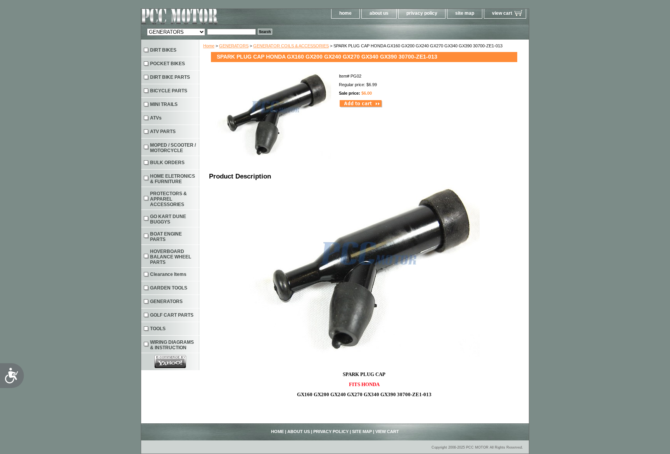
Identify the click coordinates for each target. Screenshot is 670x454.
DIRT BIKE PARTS (170, 77)
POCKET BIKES (167, 63)
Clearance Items (168, 274)
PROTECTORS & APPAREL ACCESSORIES (168, 199)
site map (464, 13)
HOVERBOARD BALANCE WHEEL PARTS (170, 257)
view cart (502, 13)
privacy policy (421, 13)
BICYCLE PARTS (168, 91)
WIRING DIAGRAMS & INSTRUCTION (172, 345)
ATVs (156, 118)
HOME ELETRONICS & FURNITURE (172, 178)
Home (208, 45)
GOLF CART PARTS (171, 315)
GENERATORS (234, 45)
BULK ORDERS (167, 162)
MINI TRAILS (164, 104)
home (345, 13)
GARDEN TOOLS (168, 288)
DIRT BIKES (163, 50)
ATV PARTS (163, 131)
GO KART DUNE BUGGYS (168, 219)
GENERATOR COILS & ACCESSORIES (291, 45)
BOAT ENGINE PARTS (166, 236)
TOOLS (158, 328)
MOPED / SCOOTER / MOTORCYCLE (173, 147)
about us (379, 13)
